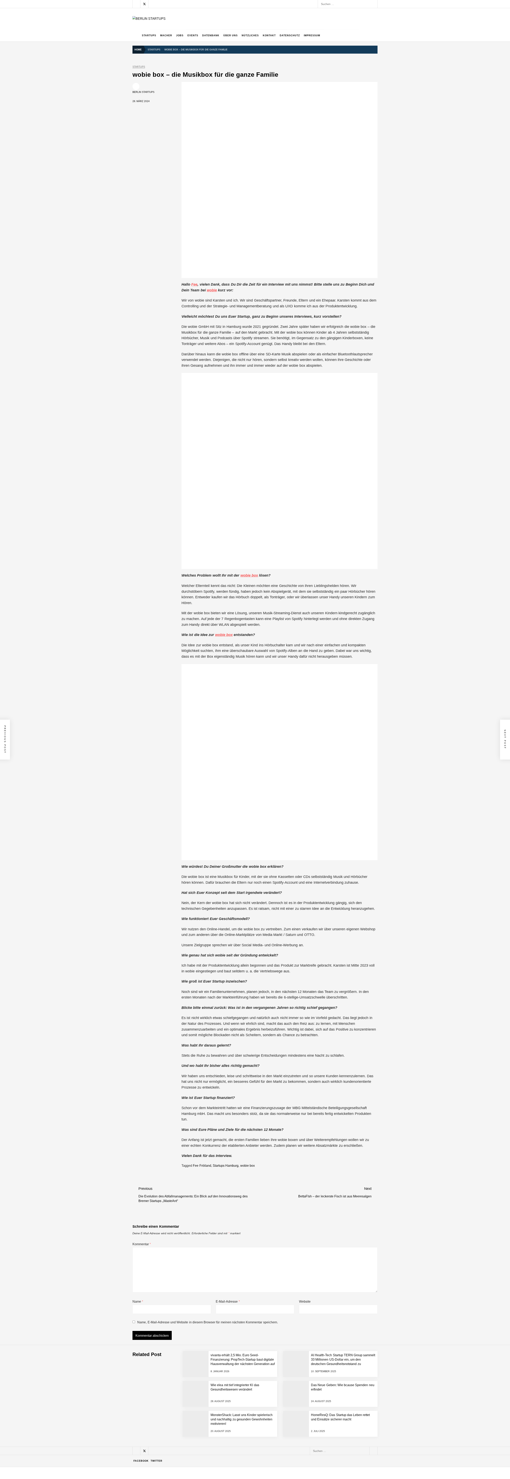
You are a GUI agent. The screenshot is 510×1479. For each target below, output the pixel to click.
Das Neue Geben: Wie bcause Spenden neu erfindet (187, 1373)
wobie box (249, 575)
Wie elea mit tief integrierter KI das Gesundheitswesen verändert (195, 1341)
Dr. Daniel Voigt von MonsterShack (176, 1389)
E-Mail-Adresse (228, 1301)
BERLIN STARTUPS (143, 92)
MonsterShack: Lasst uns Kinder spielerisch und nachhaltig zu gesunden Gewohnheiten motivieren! (217, 1405)
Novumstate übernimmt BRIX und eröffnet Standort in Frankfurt (194, 1452)
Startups (149, 35)
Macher (166, 35)
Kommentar (141, 1244)
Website (305, 1301)
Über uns (230, 35)
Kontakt (269, 35)
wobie (212, 290)
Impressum (312, 35)
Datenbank (210, 35)
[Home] (136, 35)
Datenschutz (290, 35)
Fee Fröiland (202, 1165)
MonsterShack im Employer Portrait (176, 1357)
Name (137, 1301)
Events (192, 35)
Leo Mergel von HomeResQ (172, 1421)
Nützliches (250, 35)
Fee (194, 284)
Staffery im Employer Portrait (172, 1468)
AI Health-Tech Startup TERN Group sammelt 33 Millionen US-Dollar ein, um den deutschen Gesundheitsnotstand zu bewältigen (235, 1325)
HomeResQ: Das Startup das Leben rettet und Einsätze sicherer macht (199, 1437)
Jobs (179, 35)
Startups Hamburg (225, 1165)
